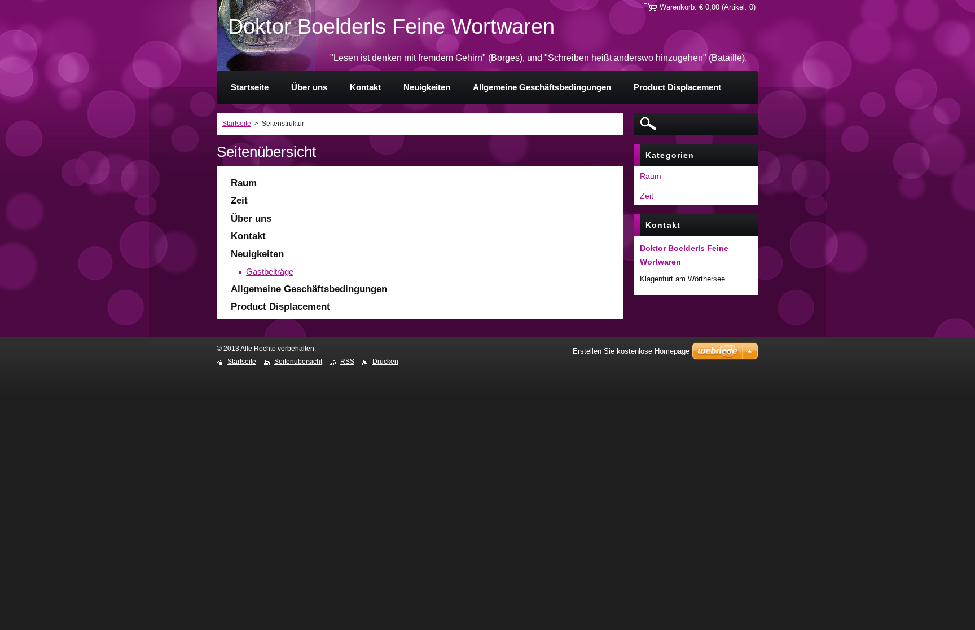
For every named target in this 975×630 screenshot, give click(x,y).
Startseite (236, 123)
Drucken (385, 361)
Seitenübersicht (298, 361)
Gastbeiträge (269, 271)
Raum (244, 183)
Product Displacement (280, 306)
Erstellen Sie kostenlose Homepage (631, 351)
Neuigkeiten (257, 254)
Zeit (239, 200)
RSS (347, 361)
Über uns (251, 218)
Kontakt (248, 236)
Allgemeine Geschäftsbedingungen (309, 289)
